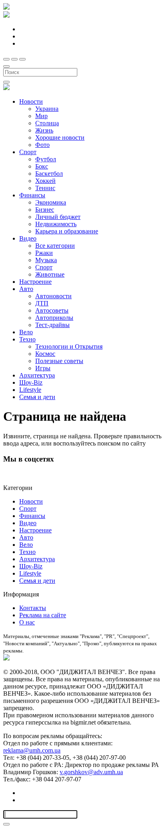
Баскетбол (49, 173)
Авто (26, 288)
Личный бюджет (57, 216)
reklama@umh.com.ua (31, 750)
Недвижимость (55, 224)
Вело (26, 332)
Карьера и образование (66, 231)
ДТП (41, 303)
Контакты (32, 607)
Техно (27, 339)
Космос (45, 353)
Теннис (45, 188)
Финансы (32, 195)
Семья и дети (37, 396)
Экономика (50, 202)
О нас (27, 622)
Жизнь (44, 130)
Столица (47, 123)
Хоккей (45, 180)
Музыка (46, 260)
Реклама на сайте (42, 615)
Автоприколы (54, 317)
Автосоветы (51, 310)
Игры (42, 368)
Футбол (45, 159)
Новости (31, 101)
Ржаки (44, 252)
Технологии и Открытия (69, 346)
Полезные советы (59, 360)
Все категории (55, 245)
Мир (41, 115)
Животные (49, 274)
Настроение (35, 281)
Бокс (41, 166)
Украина (46, 108)
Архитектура (37, 375)
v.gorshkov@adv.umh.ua (91, 772)
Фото (42, 144)
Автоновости (53, 296)
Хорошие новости (60, 137)
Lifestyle (30, 389)
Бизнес (44, 209)
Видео (27, 238)
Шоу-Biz (30, 382)
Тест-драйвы (52, 324)
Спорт (27, 152)
